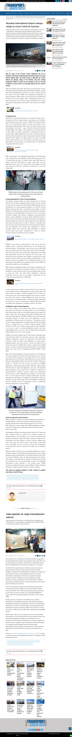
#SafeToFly (9, 2)
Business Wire (33, 1)
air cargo (10, 478)
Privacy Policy (30, 727)
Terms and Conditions (39, 727)
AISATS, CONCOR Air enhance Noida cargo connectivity (10, 708)
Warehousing (46, 13)
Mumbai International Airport (15, 476)
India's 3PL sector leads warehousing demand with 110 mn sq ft (59, 44)
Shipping (14, 13)
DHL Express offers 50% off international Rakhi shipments (58, 23)
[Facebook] (39, 70)
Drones (58, 13)
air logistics (22, 478)
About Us (9, 1)
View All (43, 660)
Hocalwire (57, 733)
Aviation (8, 13)
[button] (25, 42)
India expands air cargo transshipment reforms (26, 111)
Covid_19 (26, 476)
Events (28, 1)
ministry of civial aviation (14, 644)
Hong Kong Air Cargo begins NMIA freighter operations (30, 690)
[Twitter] (37, 70)
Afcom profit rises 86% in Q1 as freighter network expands (29, 239)
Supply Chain (37, 13)
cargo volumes (35, 641)
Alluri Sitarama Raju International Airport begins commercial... (58, 51)
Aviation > (13, 17)
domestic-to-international (24, 641)
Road (31, 13)
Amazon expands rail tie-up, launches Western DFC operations (59, 64)
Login (70, 0)
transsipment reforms (27, 644)
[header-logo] (15, 6)
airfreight (16, 478)
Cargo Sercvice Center (32, 478)
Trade (53, 13)
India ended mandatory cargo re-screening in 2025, (25, 633)
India (9, 641)
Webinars (14, 1)
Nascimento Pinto (22, 493)
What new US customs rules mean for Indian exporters (58, 36)
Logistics (20, 13)
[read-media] (10, 111)
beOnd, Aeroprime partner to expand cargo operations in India (40, 673)
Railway (26, 13)
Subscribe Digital (21, 1)
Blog (62, 13)
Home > (8, 17)
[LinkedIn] (35, 70)
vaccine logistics (34, 476)
